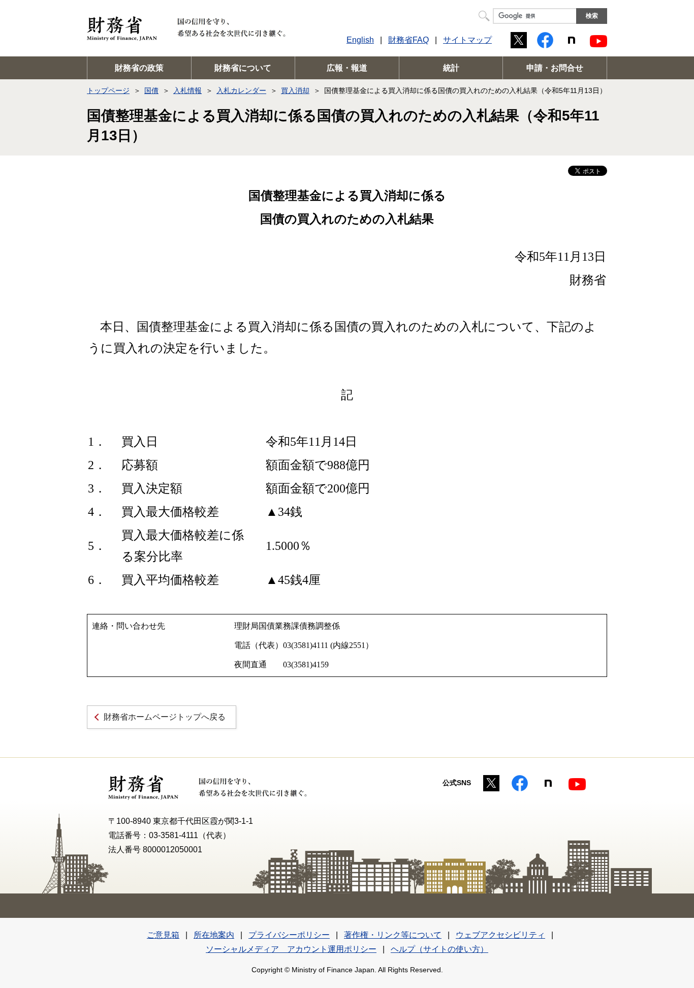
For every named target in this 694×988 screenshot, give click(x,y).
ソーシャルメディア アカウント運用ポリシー (291, 949)
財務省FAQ (408, 40)
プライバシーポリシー (289, 935)
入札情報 (187, 90)
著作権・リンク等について (392, 935)
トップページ (108, 90)
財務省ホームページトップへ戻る (165, 717)
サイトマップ (467, 40)
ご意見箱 (163, 935)
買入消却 (295, 90)
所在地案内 (214, 935)
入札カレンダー (241, 90)
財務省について (242, 68)
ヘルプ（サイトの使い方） (439, 949)
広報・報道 (347, 68)
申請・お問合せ (554, 68)
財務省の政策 (139, 68)
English (360, 40)
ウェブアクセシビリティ (500, 935)
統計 (451, 68)
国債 (151, 90)
